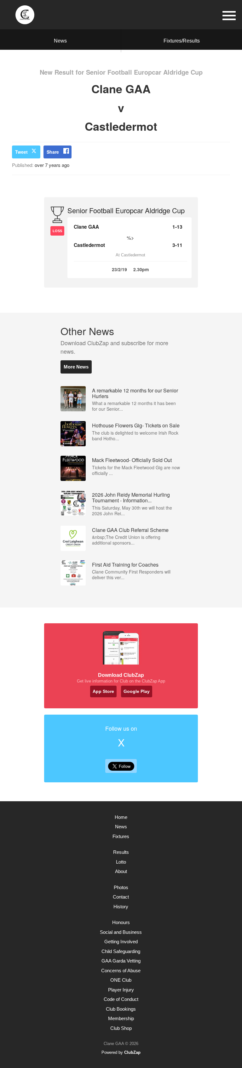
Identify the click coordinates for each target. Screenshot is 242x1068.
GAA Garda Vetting (121, 960)
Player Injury (121, 989)
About (121, 871)
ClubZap (132, 1052)
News (60, 40)
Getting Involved (121, 941)
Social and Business (121, 932)
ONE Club (120, 980)
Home (121, 817)
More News (76, 366)
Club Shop (121, 1028)
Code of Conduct (121, 999)
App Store (103, 691)
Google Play (137, 691)
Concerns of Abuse (121, 970)
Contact (121, 897)
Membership (121, 1018)
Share (53, 152)
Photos (121, 887)
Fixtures (120, 836)
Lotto (121, 862)
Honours (121, 922)
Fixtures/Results (182, 40)
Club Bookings (121, 1009)
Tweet (21, 152)
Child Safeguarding (120, 951)
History (120, 906)
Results (121, 852)
